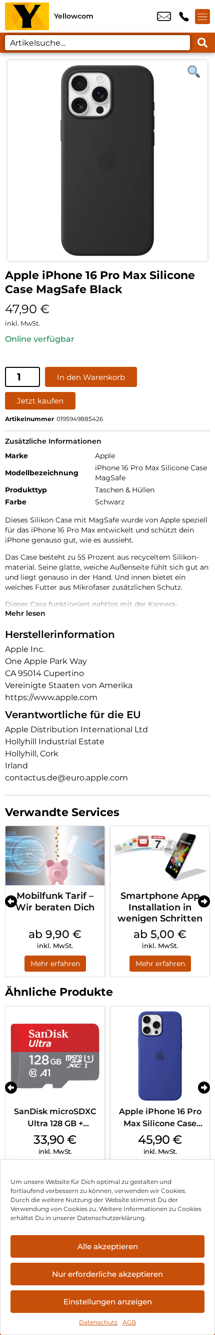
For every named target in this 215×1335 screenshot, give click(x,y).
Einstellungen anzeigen (108, 1301)
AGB (129, 1322)
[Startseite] (27, 16)
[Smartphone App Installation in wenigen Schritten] (160, 856)
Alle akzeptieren (108, 1246)
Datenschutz (98, 1322)
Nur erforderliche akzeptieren (107, 1274)
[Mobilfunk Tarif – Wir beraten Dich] (55, 856)
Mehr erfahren (55, 963)
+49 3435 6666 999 (184, 17)
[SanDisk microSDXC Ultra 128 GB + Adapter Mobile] (55, 1056)
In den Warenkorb (91, 377)
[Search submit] (202, 42)
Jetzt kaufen (40, 401)
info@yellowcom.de (164, 17)
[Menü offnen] (202, 16)
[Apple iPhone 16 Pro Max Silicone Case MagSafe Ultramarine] (160, 1056)
